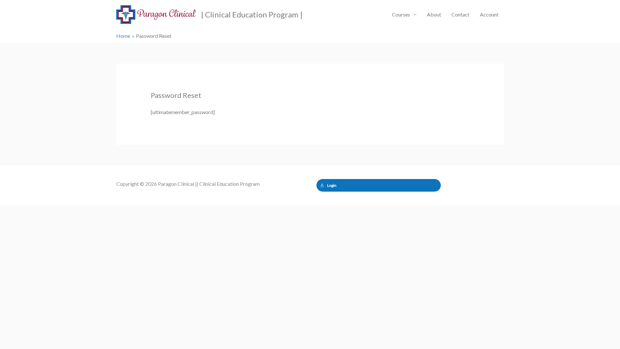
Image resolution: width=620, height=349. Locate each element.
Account (489, 14)
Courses (401, 14)
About (434, 14)
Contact (460, 14)
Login (331, 185)
